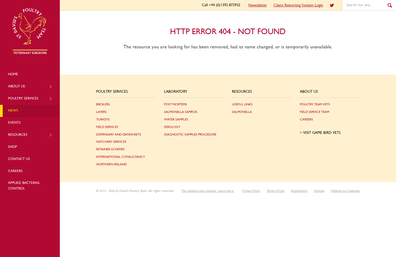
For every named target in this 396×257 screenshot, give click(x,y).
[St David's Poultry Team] (29, 53)
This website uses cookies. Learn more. (207, 190)
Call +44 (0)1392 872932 (221, 5)
